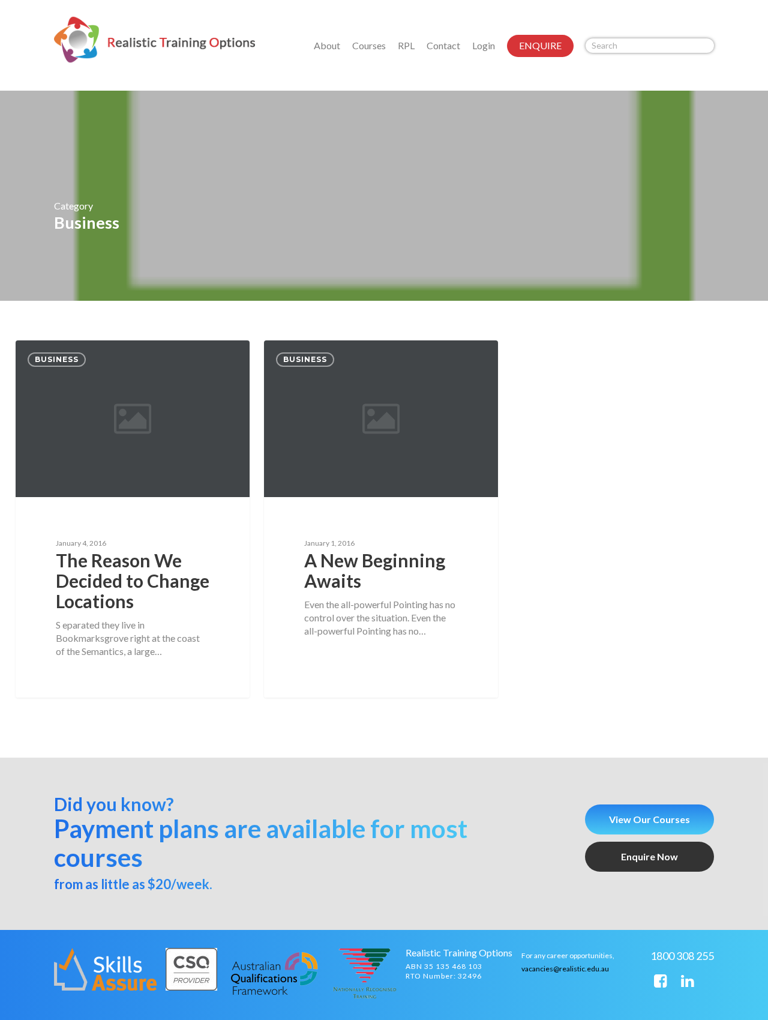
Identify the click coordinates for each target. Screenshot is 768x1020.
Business (57, 359)
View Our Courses (649, 819)
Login (483, 45)
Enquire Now (649, 856)
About (327, 45)
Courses (369, 45)
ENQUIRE (540, 45)
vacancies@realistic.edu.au (565, 968)
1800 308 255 (682, 955)
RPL (406, 45)
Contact (443, 45)
